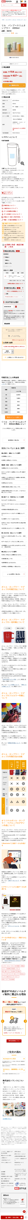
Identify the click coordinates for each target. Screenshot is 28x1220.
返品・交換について (5, 1178)
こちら (3, 384)
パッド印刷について (13, 684)
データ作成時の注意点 (10, 211)
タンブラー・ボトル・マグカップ (14, 19)
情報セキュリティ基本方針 (7, 1183)
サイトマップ (18, 1164)
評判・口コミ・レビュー (20, 1154)
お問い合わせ (18, 1151)
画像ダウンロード (14, 63)
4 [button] (14, 57)
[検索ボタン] (23, 5)
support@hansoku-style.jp (12, 960)
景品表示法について (19, 1162)
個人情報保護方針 (5, 1181)
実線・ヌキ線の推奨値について (12, 220)
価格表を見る (15, 85)
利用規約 (3, 1174)
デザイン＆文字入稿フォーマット (7, 193)
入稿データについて (13, 880)
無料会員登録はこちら (14, 1040)
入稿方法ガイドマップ (10, 208)
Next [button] (25, 1021)
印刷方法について (9, 205)
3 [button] (13, 57)
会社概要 (3, 1171)
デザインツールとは (13, 926)
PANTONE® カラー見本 (9, 679)
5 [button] (16, 57)
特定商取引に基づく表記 (6, 1176)
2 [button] (11, 57)
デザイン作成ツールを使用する (14, 330)
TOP (3, 19)
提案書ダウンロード (7, 351)
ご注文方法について (5, 1160)
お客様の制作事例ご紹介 (20, 1156)
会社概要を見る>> (7, 1118)
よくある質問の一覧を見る (13, 574)
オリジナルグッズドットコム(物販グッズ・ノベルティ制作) (21, 1175)
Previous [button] (2, 1021)
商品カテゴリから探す (6, 1155)
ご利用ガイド (4, 1157)
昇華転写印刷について (14, 743)
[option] (14, 46)
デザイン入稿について (6, 1162)
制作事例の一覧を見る (13, 440)
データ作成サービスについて (12, 214)
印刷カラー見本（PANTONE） (12, 217)
